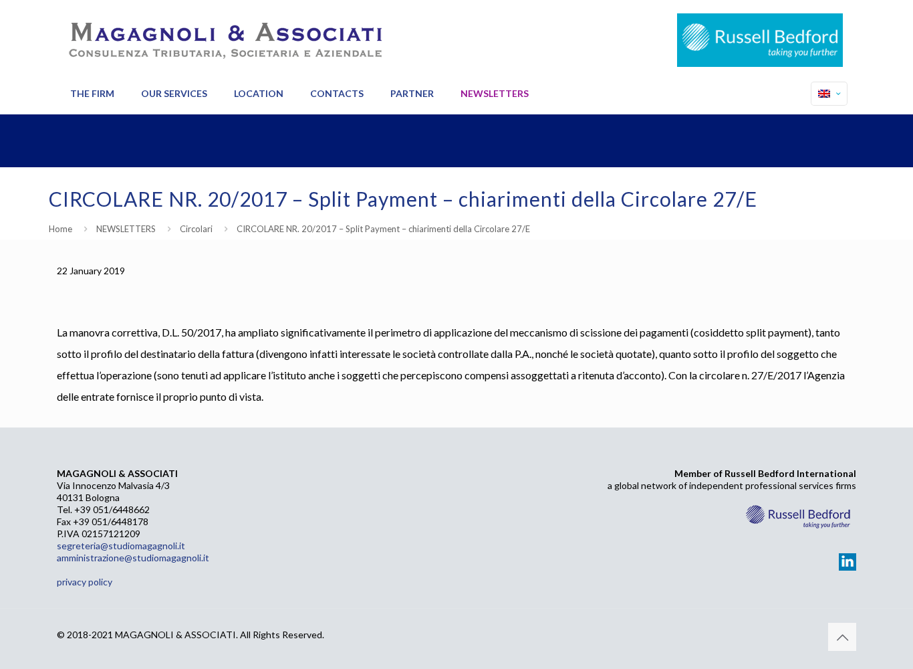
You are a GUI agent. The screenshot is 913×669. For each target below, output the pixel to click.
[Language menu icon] (829, 94)
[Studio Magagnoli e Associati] (224, 37)
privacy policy (84, 581)
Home (60, 228)
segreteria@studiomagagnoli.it (121, 545)
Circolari (196, 228)
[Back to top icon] (842, 637)
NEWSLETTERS (126, 228)
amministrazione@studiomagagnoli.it (133, 557)
